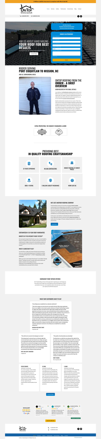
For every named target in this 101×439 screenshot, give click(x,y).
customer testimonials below (69, 98)
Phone (56, 43)
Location (56, 46)
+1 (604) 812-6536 (54, 429)
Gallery (43, 435)
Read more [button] (38, 415)
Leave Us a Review (50, 420)
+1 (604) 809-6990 (54, 427)
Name (56, 36)
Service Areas (56, 435)
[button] (24, 16)
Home (34, 435)
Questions (56, 50)
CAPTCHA (54, 56)
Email (55, 39)
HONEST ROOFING (69, 168)
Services (39, 435)
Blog (62, 435)
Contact (66, 435)
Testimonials (49, 435)
